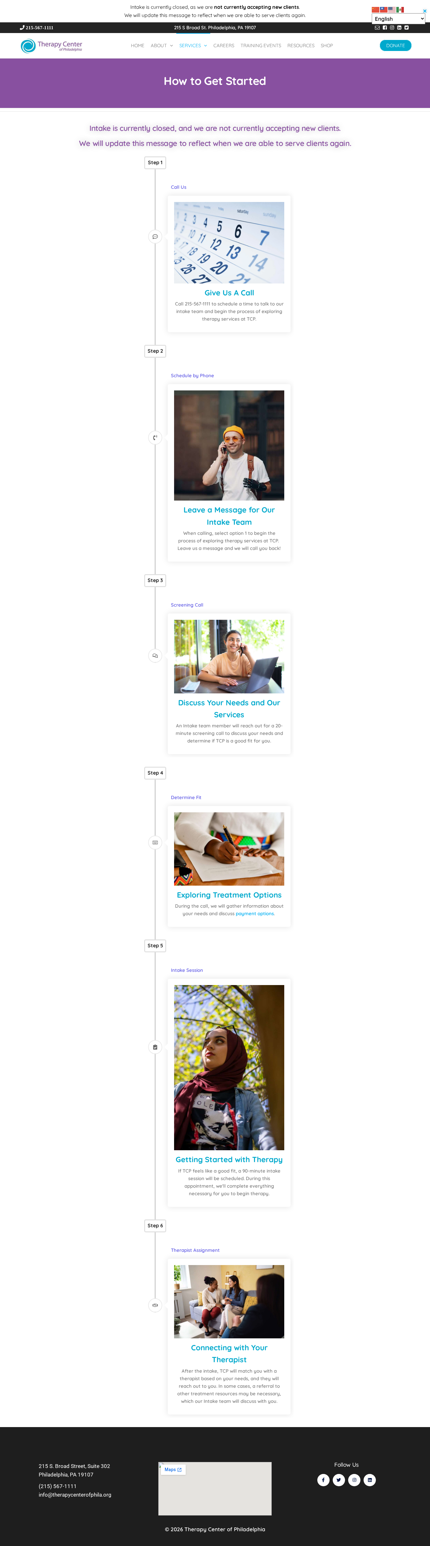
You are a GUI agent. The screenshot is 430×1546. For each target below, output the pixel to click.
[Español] (400, 9)
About (159, 45)
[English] (392, 9)
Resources (300, 45)
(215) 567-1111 (58, 1486)
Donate (395, 45)
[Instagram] (354, 1480)
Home (137, 45)
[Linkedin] (370, 1480)
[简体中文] (376, 9)
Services (190, 45)
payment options (255, 913)
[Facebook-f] (323, 1480)
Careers (223, 45)
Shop (327, 45)
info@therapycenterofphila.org (75, 1495)
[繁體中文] (384, 9)
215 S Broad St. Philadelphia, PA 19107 (215, 28)
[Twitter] (339, 1480)
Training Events (260, 45)
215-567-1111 (40, 27)
